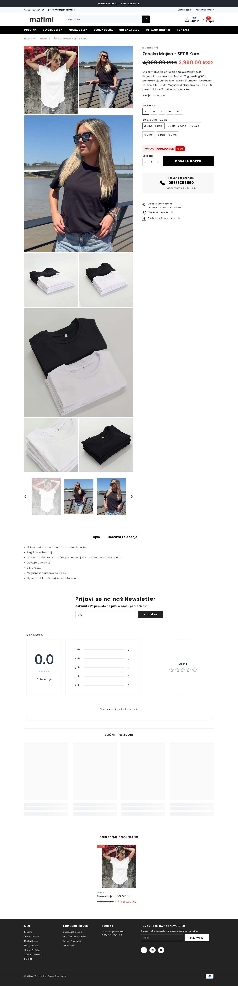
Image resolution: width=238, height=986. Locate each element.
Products (44, 38)
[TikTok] (161, 950)
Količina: (147, 155)
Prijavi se (150, 614)
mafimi (100, 892)
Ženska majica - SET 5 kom (113, 896)
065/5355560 (181, 182)
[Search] (107, 19)
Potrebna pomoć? (205, 9)
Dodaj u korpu (188, 161)
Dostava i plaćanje (122, 537)
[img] (147, 47)
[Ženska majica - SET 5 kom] (119, 866)
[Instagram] (152, 950)
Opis (96, 537)
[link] (46, 808)
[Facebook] (144, 950)
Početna (29, 38)
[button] (25, 496)
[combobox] (103, 19)
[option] (46, 496)
